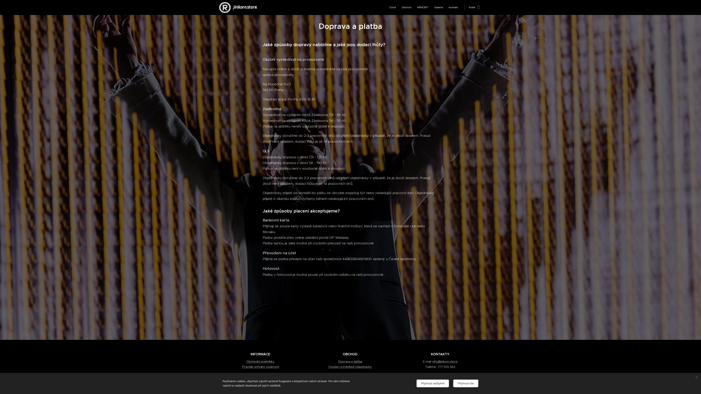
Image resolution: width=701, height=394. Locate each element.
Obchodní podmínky (260, 362)
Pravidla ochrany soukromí (260, 367)
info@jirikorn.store (445, 362)
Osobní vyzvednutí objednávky (350, 367)
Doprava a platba (350, 362)
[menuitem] (393, 7)
